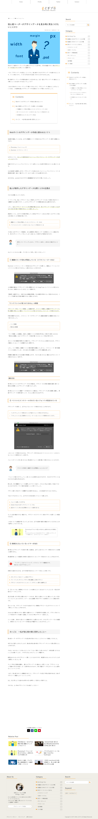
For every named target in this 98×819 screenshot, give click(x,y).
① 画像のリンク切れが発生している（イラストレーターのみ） (32, 109)
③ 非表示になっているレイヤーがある (26, 114)
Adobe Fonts (14, 504)
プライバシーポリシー (12, 816)
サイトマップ (22, 816)
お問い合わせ (29, 816)
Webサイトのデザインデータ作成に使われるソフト (29, 101)
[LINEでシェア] (35, 730)
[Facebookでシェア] (32, 730)
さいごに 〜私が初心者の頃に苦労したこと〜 (28, 119)
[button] (88, 24)
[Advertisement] (34, 708)
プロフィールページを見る (20, 806)
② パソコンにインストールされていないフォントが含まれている (33, 112)
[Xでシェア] (28, 730)
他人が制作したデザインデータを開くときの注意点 (29, 106)
